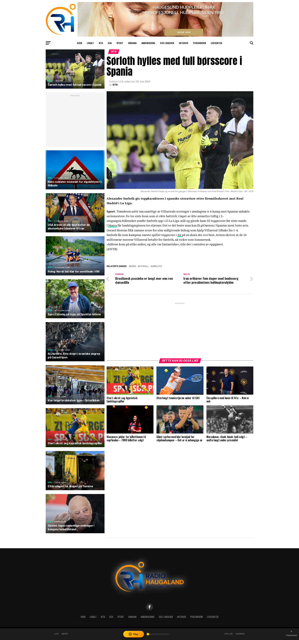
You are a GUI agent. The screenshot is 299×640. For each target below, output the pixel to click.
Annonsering (148, 43)
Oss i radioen (167, 43)
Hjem (79, 43)
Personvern (199, 43)
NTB (101, 43)
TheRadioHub (291, 635)
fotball (144, 266)
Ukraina (132, 43)
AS (179, 235)
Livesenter (216, 43)
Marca (112, 225)
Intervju (183, 43)
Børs (133, 266)
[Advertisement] (75, 121)
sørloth (157, 266)
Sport (119, 43)
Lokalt (90, 43)
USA (110, 43)
